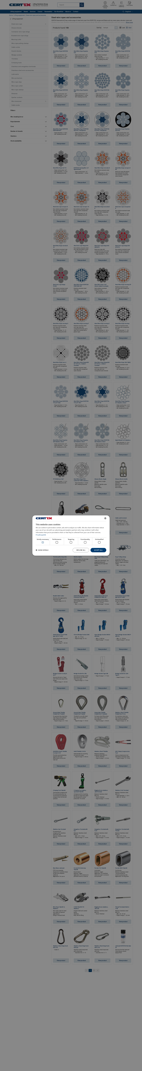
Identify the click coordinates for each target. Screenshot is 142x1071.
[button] (42, 550)
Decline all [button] (80, 550)
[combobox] (105, 518)
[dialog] (71, 535)
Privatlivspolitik (41, 535)
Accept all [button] (98, 550)
